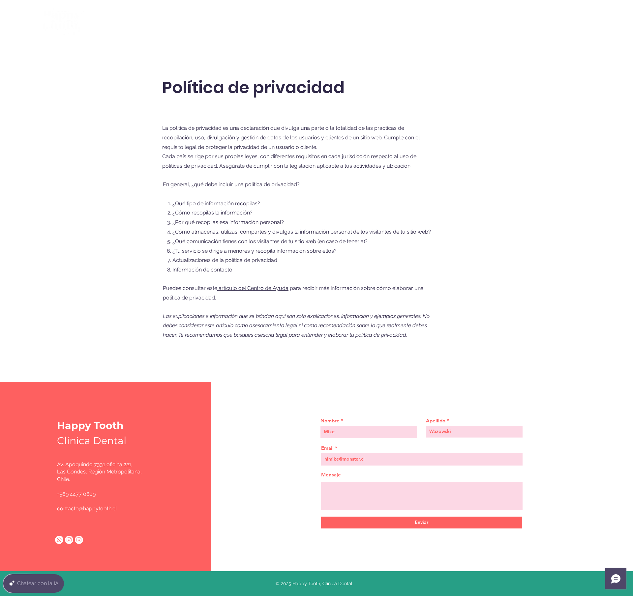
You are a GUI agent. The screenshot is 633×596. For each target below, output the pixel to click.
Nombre (330, 420)
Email (327, 447)
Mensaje (331, 474)
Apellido (435, 420)
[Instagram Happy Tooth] (79, 540)
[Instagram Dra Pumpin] (69, 540)
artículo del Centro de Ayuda (253, 288)
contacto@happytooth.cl (87, 508)
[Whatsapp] (59, 540)
